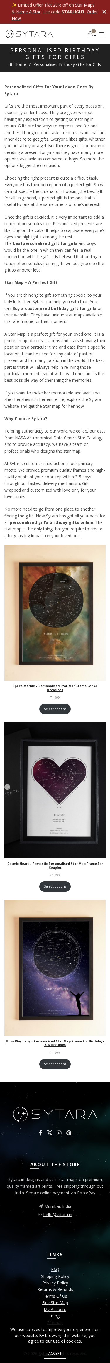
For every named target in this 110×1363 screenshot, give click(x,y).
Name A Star (28, 11)
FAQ (55, 1269)
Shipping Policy (55, 1276)
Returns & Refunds (55, 1289)
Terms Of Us (55, 1296)
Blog (55, 1316)
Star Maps (84, 5)
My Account (55, 1309)
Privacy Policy (55, 1283)
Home (20, 64)
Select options (55, 709)
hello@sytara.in (57, 1214)
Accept (55, 1353)
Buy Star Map (55, 1302)
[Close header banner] (104, 12)
